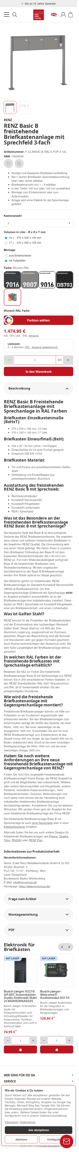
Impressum (11, 1122)
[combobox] (38, 223)
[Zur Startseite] (38, 15)
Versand (34, 335)
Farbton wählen (38, 320)
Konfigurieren (55, 1139)
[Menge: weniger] (9, 360)
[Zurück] (62, 947)
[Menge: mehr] (68, 360)
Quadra (63, 836)
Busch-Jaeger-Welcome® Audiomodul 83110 (54, 994)
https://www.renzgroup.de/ (34, 886)
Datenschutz (27, 1122)
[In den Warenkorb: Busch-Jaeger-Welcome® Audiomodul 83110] (56, 1049)
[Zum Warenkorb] (70, 14)
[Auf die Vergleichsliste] (19, 163)
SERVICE (10, 1081)
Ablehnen (21, 1139)
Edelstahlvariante (14, 827)
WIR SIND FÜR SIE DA (19, 1075)
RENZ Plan (36, 840)
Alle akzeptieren (38, 1130)
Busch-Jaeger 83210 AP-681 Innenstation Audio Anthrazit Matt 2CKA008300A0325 (20, 996)
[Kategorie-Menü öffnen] (6, 14)
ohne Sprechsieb (42, 823)
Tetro (7, 840)
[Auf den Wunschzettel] (8, 163)
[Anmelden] (63, 14)
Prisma (53, 836)
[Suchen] (14, 14)
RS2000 (17, 840)
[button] (10, 107)
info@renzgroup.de (25, 882)
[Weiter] (69, 947)
